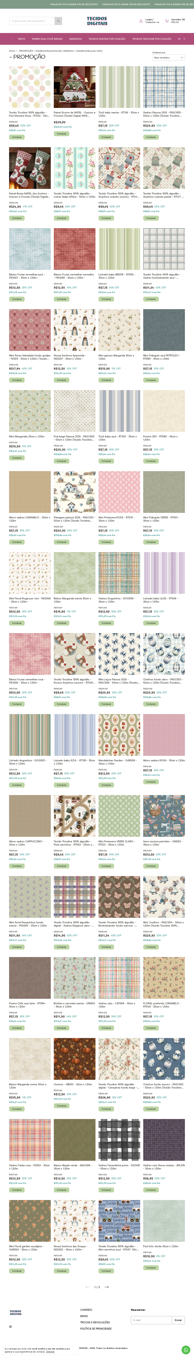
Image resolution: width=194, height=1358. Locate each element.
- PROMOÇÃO (25, 51)
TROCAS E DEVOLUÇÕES (95, 1322)
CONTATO (86, 1310)
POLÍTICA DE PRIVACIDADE (96, 1328)
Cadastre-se (152, 22)
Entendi (50, 1351)
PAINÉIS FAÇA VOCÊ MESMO (47, 39)
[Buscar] (58, 21)
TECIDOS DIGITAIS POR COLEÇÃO (107, 39)
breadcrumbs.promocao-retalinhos (55, 51)
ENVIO (84, 1316)
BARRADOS (76, 39)
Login (149, 19)
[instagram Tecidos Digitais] (10, 1326)
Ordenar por (158, 52)
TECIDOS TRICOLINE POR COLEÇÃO (151, 39)
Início (21, 39)
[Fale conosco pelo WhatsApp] (186, 1350)
